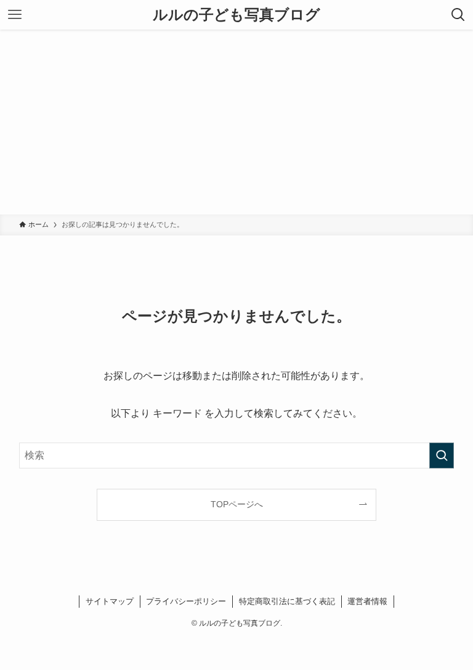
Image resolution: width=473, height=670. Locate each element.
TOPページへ (237, 504)
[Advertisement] (236, 122)
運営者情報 (367, 601)
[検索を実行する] (441, 455)
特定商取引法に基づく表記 (287, 601)
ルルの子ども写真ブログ (236, 14)
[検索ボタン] (458, 15)
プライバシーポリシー (186, 601)
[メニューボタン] (15, 15)
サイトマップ (110, 601)
